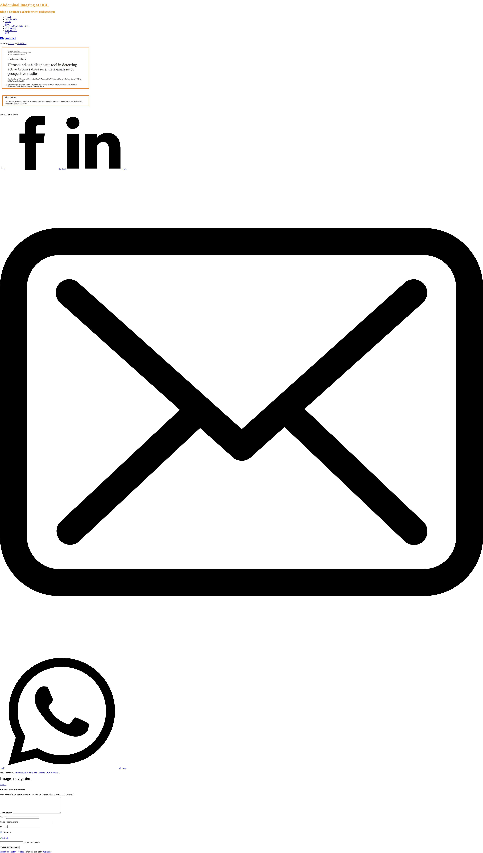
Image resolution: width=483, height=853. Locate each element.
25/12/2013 (21, 44)
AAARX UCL (11, 31)
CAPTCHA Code (31, 843)
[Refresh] (4, 838)
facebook (62, 169)
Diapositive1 (8, 38)
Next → (3, 785)
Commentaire (6, 813)
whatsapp (122, 768)
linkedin (123, 169)
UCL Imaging (10, 28)
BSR (7, 33)
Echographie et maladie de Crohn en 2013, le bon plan (37, 772)
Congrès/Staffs (11, 19)
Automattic (47, 852)
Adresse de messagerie (9, 822)
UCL (7, 24)
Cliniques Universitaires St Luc (17, 26)
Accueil (8, 17)
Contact (8, 22)
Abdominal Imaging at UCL (24, 5)
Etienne (11, 44)
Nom (3, 817)
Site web (3, 826)
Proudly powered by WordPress (12, 852)
